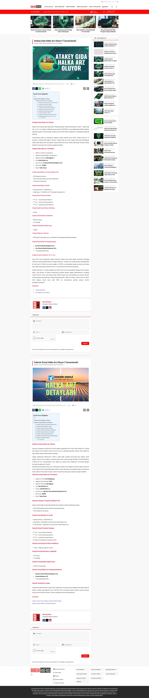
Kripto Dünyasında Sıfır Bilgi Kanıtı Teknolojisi (63, 30)
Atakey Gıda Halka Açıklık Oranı (46, 111)
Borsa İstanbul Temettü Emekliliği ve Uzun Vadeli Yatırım (110, 167)
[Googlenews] (117, 2)
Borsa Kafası (47, 302)
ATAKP (40, 43)
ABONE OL (47, 88)
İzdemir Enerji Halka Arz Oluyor (42, 420)
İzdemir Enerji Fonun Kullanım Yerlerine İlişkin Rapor (47, 601)
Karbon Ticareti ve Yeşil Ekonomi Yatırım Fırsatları (110, 53)
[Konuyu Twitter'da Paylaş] (36, 88)
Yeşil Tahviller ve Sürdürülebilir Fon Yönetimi (85, 30)
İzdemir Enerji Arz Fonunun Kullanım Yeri (47, 424)
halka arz (48, 237)
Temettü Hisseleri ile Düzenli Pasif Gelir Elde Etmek (110, 189)
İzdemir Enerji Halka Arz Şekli (44, 426)
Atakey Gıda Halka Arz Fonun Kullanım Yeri (48, 102)
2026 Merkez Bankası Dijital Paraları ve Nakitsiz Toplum (110, 97)
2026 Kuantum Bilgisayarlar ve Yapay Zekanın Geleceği (110, 60)
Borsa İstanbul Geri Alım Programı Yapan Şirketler (108, 30)
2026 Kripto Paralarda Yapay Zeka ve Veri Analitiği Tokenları (110, 174)
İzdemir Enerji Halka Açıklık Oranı (45, 433)
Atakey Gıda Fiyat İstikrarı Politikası (47, 107)
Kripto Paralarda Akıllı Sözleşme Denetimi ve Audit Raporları (110, 130)
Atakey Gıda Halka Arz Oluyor (42, 99)
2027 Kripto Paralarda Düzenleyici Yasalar (110, 158)
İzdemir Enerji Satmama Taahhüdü (45, 432)
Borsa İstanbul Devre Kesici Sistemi (110, 121)
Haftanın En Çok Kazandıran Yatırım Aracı (54, 12)
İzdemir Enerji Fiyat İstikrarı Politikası (46, 430)
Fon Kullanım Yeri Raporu (42, 292)
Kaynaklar (43, 117)
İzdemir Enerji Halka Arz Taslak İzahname (44, 603)
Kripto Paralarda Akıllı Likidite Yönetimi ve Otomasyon (110, 45)
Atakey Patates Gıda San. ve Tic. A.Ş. (47, 116)
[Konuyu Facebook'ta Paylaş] (33, 88)
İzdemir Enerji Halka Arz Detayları (43, 422)
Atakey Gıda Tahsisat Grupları (46, 106)
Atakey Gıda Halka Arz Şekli (45, 104)
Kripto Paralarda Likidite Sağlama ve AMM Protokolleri (109, 105)
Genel (40, 364)
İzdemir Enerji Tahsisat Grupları (45, 428)
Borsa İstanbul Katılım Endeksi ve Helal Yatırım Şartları (110, 144)
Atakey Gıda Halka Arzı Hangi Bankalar (48, 114)
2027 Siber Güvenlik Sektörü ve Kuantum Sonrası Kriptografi (110, 137)
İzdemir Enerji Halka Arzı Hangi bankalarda (47, 435)
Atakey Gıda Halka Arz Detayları (44, 100)
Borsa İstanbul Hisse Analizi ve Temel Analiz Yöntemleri (110, 182)
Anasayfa (36, 43)
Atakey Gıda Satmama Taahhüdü (46, 109)
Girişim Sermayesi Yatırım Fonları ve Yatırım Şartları (41, 30)
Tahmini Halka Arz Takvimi (45, 112)
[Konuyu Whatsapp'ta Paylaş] (39, 88)
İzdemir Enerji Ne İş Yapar (43, 437)
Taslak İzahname (40, 290)
